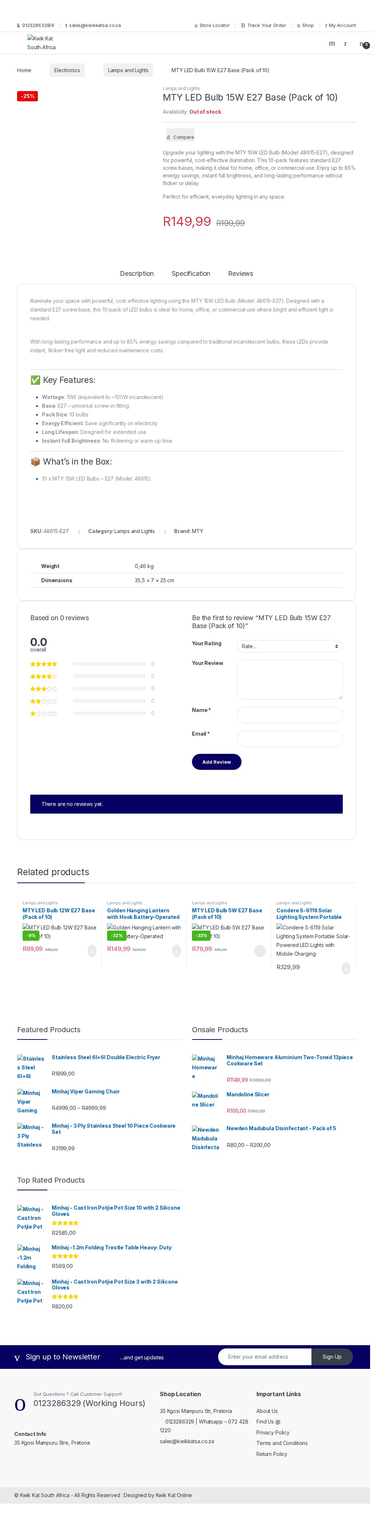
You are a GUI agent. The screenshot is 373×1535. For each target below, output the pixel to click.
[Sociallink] (17, 1458)
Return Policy (271, 1454)
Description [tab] (137, 273)
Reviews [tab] (240, 273)
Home (24, 70)
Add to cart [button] (92, 951)
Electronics (67, 70)
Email (201, 734)
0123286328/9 (38, 25)
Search (333, 43)
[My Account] (348, 43)
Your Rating (206, 643)
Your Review (207, 663)
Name (201, 710)
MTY (197, 531)
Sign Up (332, 1357)
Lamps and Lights (128, 70)
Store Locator (215, 25)
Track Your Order (266, 25)
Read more (259, 951)
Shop (308, 25)
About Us (267, 1411)
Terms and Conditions (282, 1443)
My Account (342, 25)
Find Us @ (268, 1421)
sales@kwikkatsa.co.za (95, 25)
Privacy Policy (273, 1432)
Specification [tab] (191, 273)
